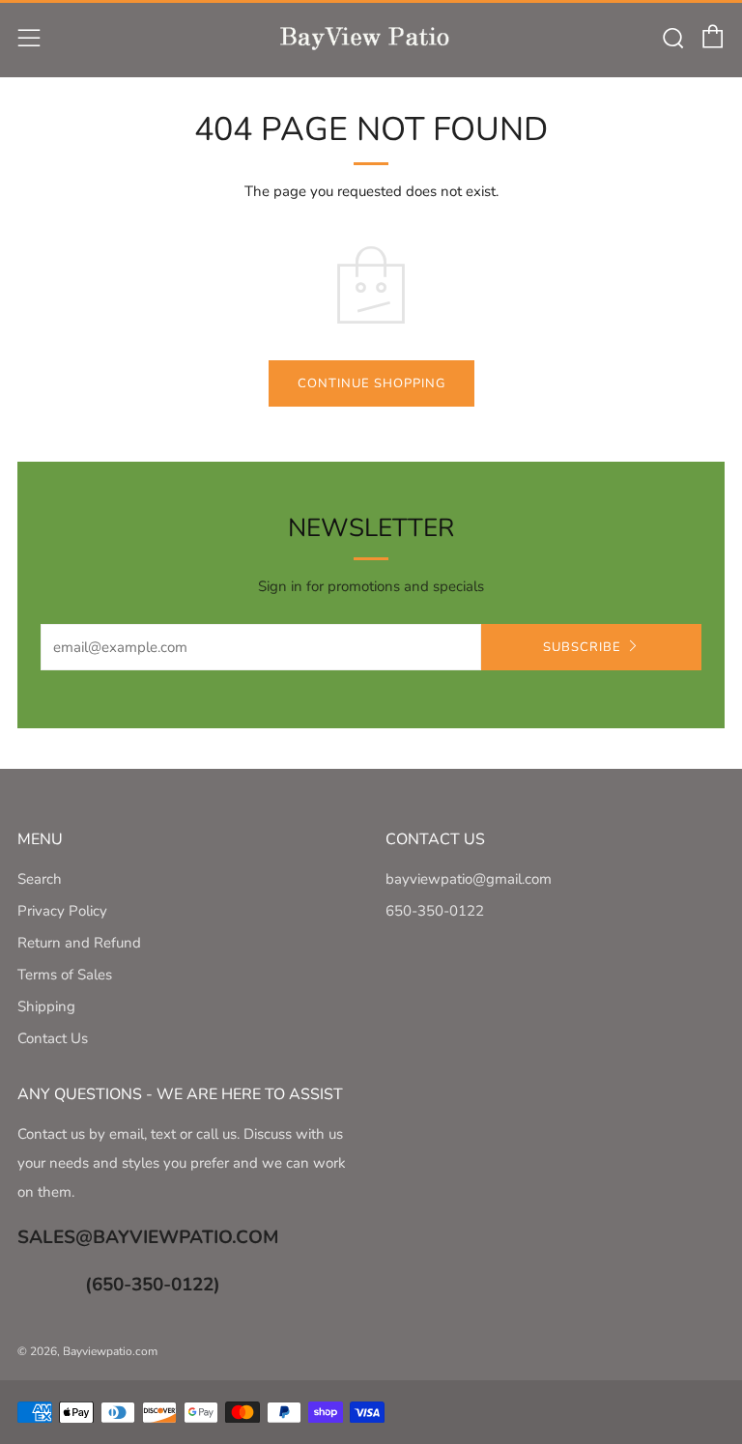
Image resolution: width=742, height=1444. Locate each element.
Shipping (46, 1006)
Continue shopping (371, 383)
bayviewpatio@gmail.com (468, 879)
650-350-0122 (434, 910)
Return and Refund (79, 942)
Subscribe (582, 647)
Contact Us (52, 1038)
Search (39, 879)
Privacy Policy (62, 910)
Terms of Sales (64, 974)
